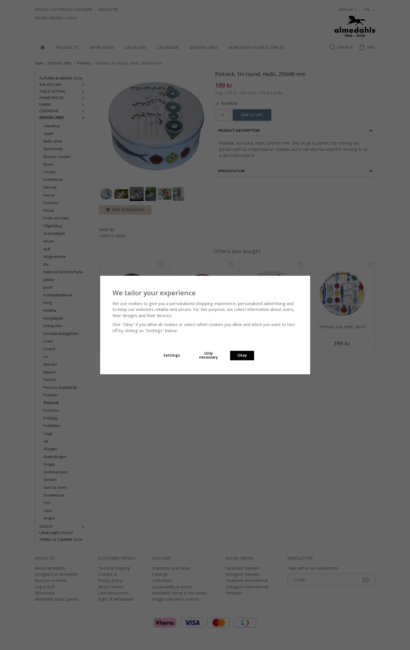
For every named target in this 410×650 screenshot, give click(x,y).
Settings (171, 355)
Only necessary (208, 355)
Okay (242, 355)
